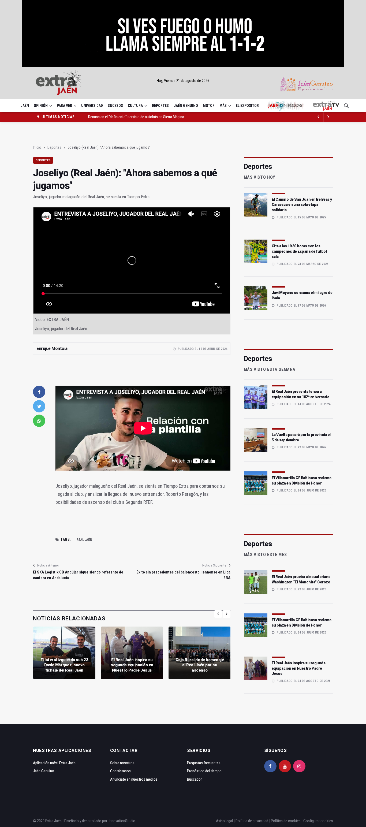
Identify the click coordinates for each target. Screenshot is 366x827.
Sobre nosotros (122, 763)
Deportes (160, 105)
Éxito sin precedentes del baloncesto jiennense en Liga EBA (183, 575)
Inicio (37, 147)
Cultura (135, 105)
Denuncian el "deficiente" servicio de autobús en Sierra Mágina (136, 116)
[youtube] (285, 766)
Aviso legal (224, 820)
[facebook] (39, 392)
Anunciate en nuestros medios (134, 779)
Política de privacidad (252, 820)
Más (223, 105)
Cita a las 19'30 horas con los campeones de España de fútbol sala (299, 251)
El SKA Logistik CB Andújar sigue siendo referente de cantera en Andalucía (78, 575)
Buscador (194, 779)
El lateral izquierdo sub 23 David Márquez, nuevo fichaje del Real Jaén (64, 665)
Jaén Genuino (186, 105)
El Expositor (247, 105)
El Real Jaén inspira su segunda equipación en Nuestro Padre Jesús (132, 665)
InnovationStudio (122, 820)
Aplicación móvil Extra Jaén (54, 763)
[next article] (318, 117)
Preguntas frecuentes (204, 763)
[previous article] (328, 117)
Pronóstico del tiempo (204, 771)
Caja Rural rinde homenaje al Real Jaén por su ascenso (199, 665)
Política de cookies (286, 820)
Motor (209, 105)
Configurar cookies (318, 820)
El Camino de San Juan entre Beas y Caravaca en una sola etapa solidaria (302, 204)
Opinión (41, 105)
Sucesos (115, 105)
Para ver (64, 105)
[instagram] (299, 766)
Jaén (24, 105)
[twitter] (39, 406)
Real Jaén (84, 540)
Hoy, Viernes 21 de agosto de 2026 (183, 81)
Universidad (92, 105)
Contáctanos (120, 771)
